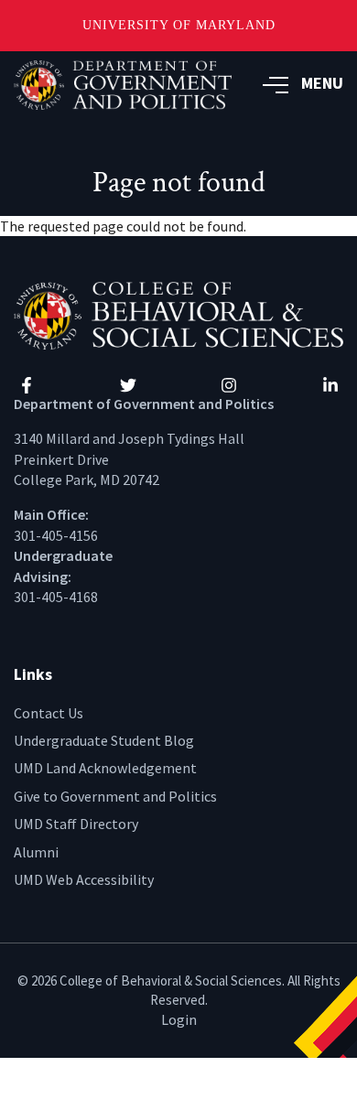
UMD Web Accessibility (84, 879)
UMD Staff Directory (76, 823)
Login (179, 1019)
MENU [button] (322, 82)
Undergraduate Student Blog (104, 740)
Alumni (36, 852)
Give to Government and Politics (115, 796)
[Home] (178, 314)
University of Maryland (179, 25)
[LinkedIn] (330, 385)
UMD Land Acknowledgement (105, 768)
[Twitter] (128, 385)
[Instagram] (229, 385)
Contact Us (48, 713)
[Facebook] (26, 385)
